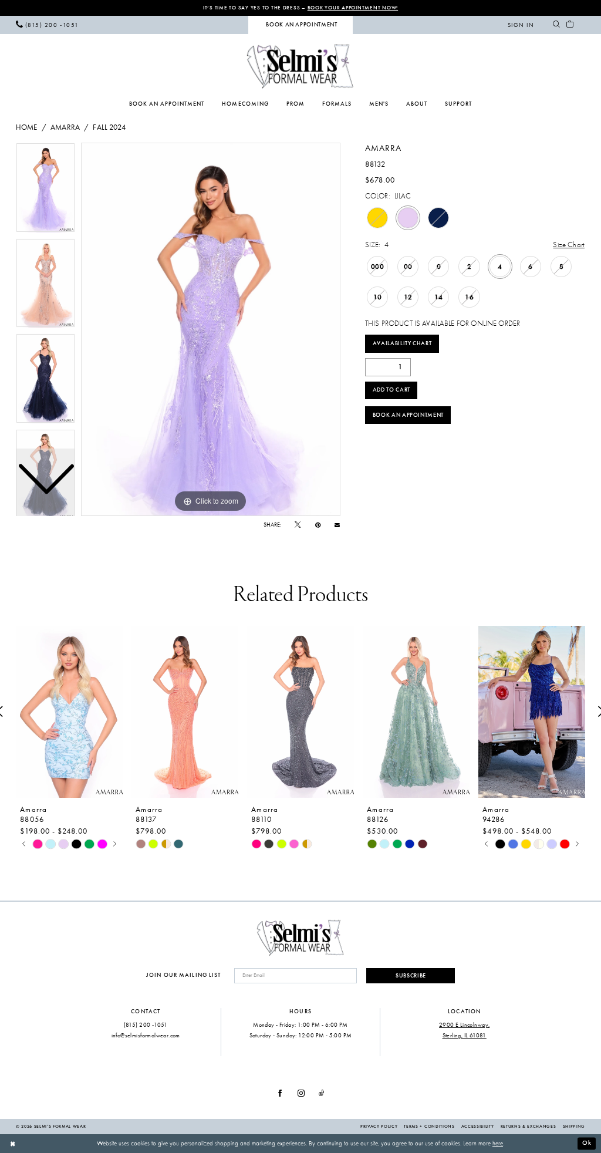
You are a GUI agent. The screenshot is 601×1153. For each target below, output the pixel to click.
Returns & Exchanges (528, 1126)
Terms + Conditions (429, 1126)
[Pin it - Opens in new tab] (318, 525)
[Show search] (556, 24)
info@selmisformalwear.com (146, 1035)
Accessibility (477, 1126)
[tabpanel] (211, 329)
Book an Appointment (408, 415)
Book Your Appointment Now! (353, 8)
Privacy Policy (378, 1126)
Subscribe (411, 975)
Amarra (65, 127)
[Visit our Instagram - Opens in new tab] (301, 1093)
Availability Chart (402, 343)
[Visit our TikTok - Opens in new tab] (321, 1093)
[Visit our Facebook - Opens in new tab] (280, 1093)
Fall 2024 (109, 127)
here (497, 1143)
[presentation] (69, 712)
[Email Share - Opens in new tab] (337, 524)
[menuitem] (47, 24)
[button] (521, 24)
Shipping (574, 1126)
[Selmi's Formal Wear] (300, 66)
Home (27, 127)
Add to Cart (391, 389)
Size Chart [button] (569, 244)
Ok (587, 1143)
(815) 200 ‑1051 (146, 1024)
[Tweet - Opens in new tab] (297, 525)
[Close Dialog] (12, 1143)
